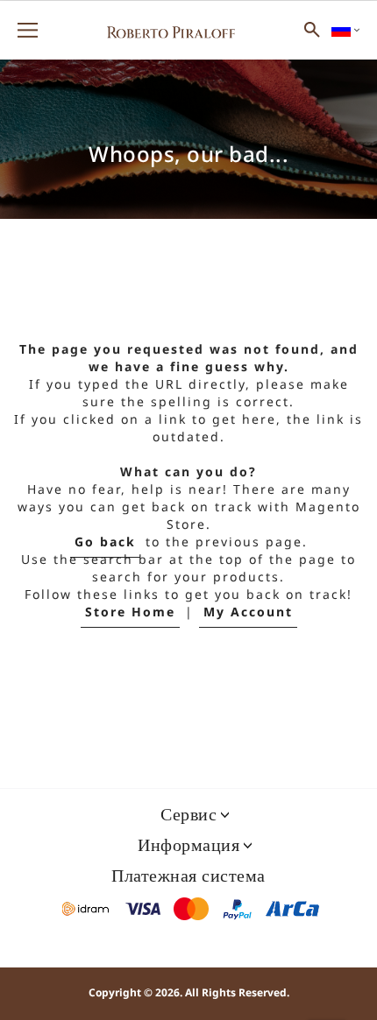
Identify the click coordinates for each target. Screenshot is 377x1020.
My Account (248, 612)
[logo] (171, 30)
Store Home (130, 612)
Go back (105, 542)
